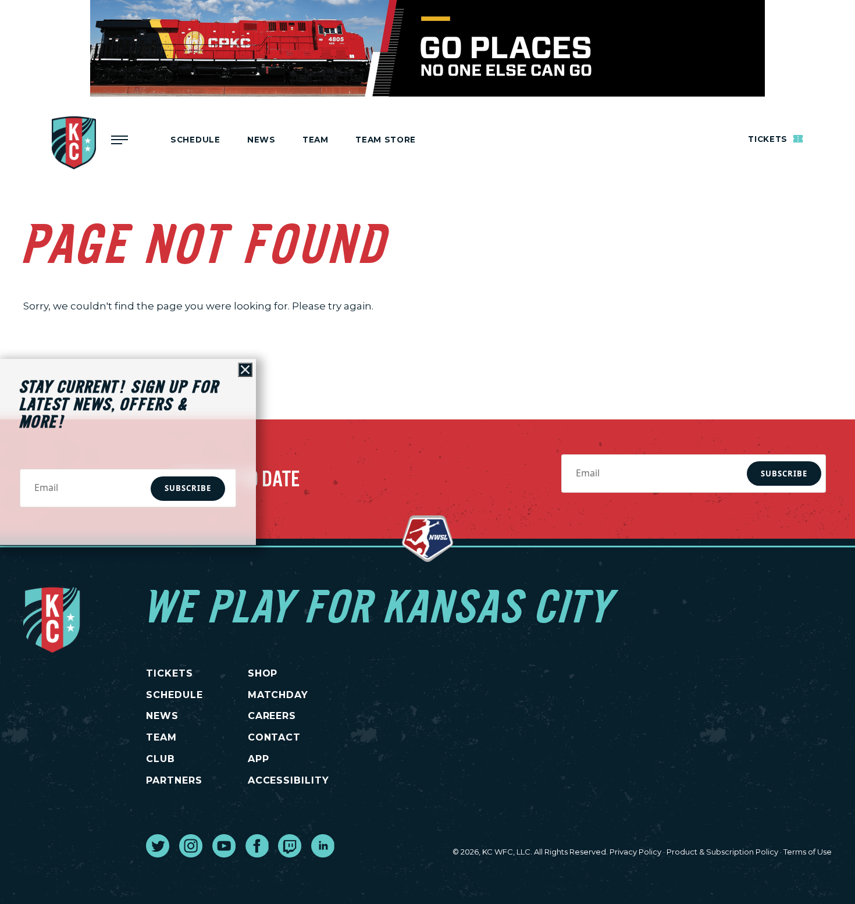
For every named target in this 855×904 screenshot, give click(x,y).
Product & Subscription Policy (722, 851)
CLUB (160, 758)
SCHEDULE (174, 694)
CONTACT (274, 737)
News (261, 139)
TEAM (161, 737)
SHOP (263, 673)
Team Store (385, 139)
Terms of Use (807, 851)
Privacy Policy (635, 851)
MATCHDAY (278, 694)
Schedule (195, 139)
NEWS (162, 715)
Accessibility (288, 780)
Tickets (769, 139)
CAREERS (272, 715)
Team (315, 139)
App (258, 758)
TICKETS (169, 673)
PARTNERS (174, 780)
